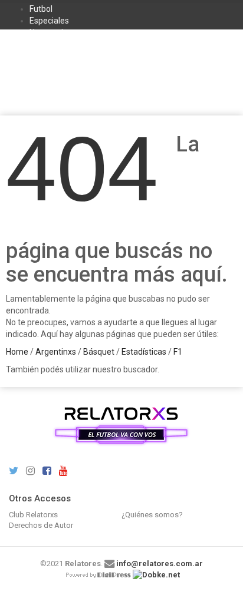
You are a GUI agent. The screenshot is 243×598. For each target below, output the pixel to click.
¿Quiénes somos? (152, 514)
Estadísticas (143, 351)
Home (17, 351)
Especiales (49, 20)
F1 (177, 351)
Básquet (98, 351)
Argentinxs (55, 351)
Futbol (40, 9)
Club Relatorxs (33, 514)
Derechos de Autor (41, 525)
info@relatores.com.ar (159, 563)
